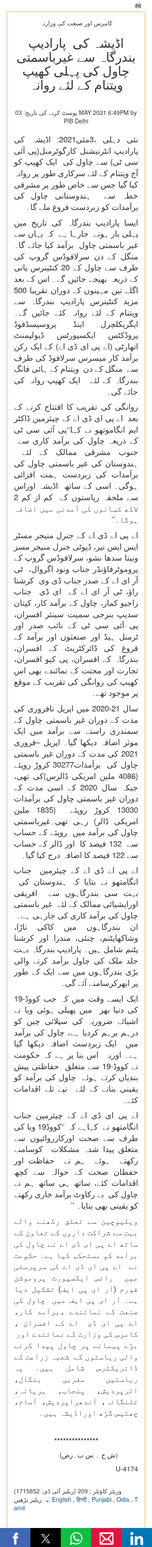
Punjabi (102, 1499)
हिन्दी (82, 1499)
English (62, 1499)
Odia (124, 1499)
